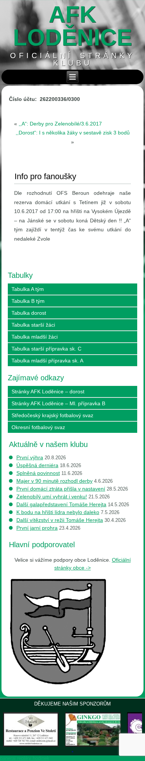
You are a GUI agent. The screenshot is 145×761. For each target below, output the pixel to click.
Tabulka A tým (28, 289)
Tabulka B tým (28, 301)
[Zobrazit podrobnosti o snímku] (31, 729)
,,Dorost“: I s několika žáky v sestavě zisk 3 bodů (73, 133)
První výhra (29, 457)
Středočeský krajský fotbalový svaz (52, 415)
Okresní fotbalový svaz (38, 427)
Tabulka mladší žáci (35, 337)
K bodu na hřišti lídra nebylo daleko (57, 512)
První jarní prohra (37, 528)
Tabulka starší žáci (33, 325)
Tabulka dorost (29, 313)
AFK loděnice (72, 25)
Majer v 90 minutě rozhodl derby (54, 481)
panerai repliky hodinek (24, 758)
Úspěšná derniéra (37, 465)
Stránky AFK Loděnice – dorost (48, 391)
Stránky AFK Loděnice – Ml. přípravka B (58, 403)
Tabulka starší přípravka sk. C (46, 349)
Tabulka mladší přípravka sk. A (47, 361)
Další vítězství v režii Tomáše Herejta (59, 520)
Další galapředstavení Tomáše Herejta (61, 504)
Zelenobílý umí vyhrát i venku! (51, 497)
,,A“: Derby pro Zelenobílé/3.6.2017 (60, 124)
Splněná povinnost (38, 473)
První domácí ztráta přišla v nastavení (60, 489)
